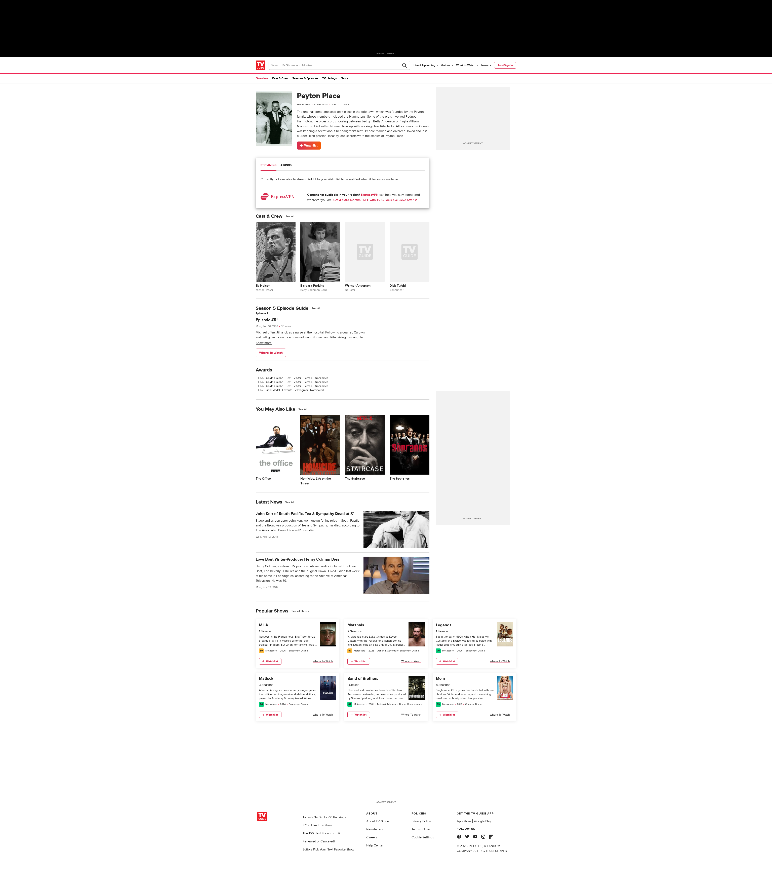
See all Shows (300, 611)
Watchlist (310, 146)
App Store (464, 821)
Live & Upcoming (424, 65)
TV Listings (329, 78)
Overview (262, 78)
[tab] (268, 165)
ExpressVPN (370, 195)
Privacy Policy (421, 821)
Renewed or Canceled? (319, 841)
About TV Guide (377, 821)
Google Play (482, 821)
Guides (445, 65)
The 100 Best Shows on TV (321, 833)
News (485, 65)
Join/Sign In (505, 65)
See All (289, 216)
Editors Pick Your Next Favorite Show (328, 849)
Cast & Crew (280, 78)
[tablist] (343, 166)
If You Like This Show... (319, 825)
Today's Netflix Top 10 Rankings (324, 817)
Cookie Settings (423, 837)
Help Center (374, 845)
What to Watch (465, 65)
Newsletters (374, 829)
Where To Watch (271, 353)
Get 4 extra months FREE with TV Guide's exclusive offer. (374, 200)
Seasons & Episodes (305, 78)
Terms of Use (421, 829)
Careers (371, 837)
